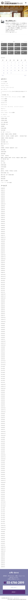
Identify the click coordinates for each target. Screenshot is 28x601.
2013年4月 (3, 470)
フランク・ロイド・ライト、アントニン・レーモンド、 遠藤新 (13, 96)
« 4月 (2, 75)
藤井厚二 (2, 168)
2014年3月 (3, 449)
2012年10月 (3, 482)
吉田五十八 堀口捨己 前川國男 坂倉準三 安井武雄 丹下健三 (14, 136)
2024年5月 (3, 227)
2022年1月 (3, 272)
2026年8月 (3, 188)
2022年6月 (3, 264)
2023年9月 (3, 241)
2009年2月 (3, 566)
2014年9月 (3, 437)
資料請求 (13, 592)
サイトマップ (16, 598)
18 (14, 67)
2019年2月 (3, 337)
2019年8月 (3, 325)
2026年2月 (3, 200)
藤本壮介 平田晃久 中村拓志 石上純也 (9, 170)
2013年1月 (3, 476)
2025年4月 (3, 213)
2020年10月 (3, 298)
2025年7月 (3, 207)
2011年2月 (3, 521)
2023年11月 (3, 237)
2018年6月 (3, 353)
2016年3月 (3, 402)
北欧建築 (2, 126)
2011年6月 (3, 513)
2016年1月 (3, 406)
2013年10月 (3, 458)
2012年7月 (3, 488)
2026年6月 (3, 192)
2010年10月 (3, 529)
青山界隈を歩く (11, 21)
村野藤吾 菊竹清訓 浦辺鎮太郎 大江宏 (9, 147)
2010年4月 (3, 539)
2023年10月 (3, 239)
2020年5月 (3, 307)
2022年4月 (3, 268)
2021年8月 (3, 280)
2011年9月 (3, 507)
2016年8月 (3, 392)
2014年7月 (3, 441)
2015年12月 (3, 407)
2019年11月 (3, 319)
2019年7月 (3, 327)
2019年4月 (3, 333)
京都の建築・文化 (4, 124)
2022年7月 (3, 262)
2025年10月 (3, 203)
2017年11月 (3, 362)
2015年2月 (3, 427)
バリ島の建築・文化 (5, 94)
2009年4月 (3, 562)
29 (3, 73)
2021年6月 (3, 284)
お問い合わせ (13, 587)
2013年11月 (3, 456)
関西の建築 (3, 178)
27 (22, 70)
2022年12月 (3, 254)
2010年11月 (3, 527)
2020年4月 (3, 309)
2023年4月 (3, 247)
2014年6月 (3, 443)
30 (7, 73)
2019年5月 (3, 331)
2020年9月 (3, 300)
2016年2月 (3, 404)
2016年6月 (3, 396)
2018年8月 (3, 349)
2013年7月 (3, 464)
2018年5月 (3, 355)
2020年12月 (3, 294)
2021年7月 (3, 282)
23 (7, 70)
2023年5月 (3, 245)
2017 (14, 41)
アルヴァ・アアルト (5, 85)
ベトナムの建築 (4, 100)
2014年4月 (3, 447)
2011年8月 (3, 509)
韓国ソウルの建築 (4, 180)
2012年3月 (3, 496)
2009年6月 (3, 559)
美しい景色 (3, 163)
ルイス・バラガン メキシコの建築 (8, 112)
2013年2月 (3, 474)
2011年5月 (3, 515)
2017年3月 (3, 378)
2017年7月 (3, 370)
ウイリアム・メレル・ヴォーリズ (7, 87)
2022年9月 (3, 260)
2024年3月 (3, 231)
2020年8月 (3, 302)
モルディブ (3, 108)
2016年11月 (3, 386)
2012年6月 (3, 490)
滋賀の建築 (3, 153)
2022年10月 (3, 258)
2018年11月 (3, 343)
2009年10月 (3, 551)
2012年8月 (3, 486)
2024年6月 (3, 225)
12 (18, 65)
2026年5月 (3, 194)
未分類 (2, 145)
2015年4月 (3, 423)
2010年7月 (3, 535)
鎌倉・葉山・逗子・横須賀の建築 (7, 174)
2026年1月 (3, 202)
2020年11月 (3, 296)
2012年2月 (3, 498)
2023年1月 (3, 252)
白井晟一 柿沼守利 (5, 155)
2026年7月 (3, 190)
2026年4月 (3, 196)
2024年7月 (3, 223)
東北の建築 (3, 149)
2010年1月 (3, 545)
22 (3, 70)
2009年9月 (3, 553)
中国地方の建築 (4, 118)
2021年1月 (3, 292)
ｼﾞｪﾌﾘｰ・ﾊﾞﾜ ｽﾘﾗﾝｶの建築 (6, 182)
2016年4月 (3, 400)
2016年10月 (3, 388)
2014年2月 (3, 451)
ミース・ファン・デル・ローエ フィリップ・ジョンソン (12, 106)
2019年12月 (3, 317)
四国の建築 (3, 140)
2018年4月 (3, 356)
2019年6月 (3, 329)
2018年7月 (3, 351)
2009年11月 (3, 549)
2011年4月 (3, 517)
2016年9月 (3, 390)
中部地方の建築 (4, 120)
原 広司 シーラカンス (5, 132)
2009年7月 (3, 557)
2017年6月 (3, 372)
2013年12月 (3, 455)
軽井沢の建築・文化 (5, 172)
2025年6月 (3, 209)
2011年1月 (3, 523)
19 (18, 67)
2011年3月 (3, 519)
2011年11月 (3, 504)
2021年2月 (3, 290)
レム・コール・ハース (5, 116)
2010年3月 (3, 541)
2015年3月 (3, 425)
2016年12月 (3, 384)
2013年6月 (3, 466)
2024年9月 (3, 219)
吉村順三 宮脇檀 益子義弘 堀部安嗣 (8, 134)
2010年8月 (3, 533)
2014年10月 (3, 435)
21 (26, 67)
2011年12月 (3, 502)
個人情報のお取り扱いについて (7, 598)
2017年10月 (3, 364)
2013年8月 (3, 462)
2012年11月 (3, 480)
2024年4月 (3, 229)
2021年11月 (3, 276)
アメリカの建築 (4, 81)
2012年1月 (3, 500)
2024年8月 (3, 221)
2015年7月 (3, 417)
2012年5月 (3, 492)
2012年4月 (3, 494)
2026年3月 (3, 198)
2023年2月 (3, 251)
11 (14, 65)
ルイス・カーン (4, 110)
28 (26, 70)
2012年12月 (3, 478)
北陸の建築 (3, 130)
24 (11, 70)
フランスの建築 (4, 98)
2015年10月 (3, 411)
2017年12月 (3, 360)
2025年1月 (3, 217)
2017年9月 (3, 366)
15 (3, 67)
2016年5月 (3, 398)
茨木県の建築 (3, 166)
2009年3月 (3, 564)
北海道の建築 (3, 128)
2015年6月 (3, 419)
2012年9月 (3, 484)
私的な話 (2, 161)
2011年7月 (3, 511)
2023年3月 (3, 249)
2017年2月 (3, 380)
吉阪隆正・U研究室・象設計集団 (7, 138)
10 (11, 65)
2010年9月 (3, 531)
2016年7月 (3, 394)
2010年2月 (3, 543)
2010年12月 (3, 525)
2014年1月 (3, 453)
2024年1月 (3, 235)
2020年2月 (3, 313)
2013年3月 (3, 472)
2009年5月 (3, 560)
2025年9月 (3, 205)
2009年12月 (3, 547)
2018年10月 (3, 345)
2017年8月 (3, 368)
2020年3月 (3, 311)
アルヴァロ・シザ (4, 83)
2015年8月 (3, 415)
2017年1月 (3, 382)
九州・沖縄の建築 (4, 122)
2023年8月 (3, 243)
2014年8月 (3, 439)
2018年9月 (3, 347)
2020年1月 (3, 315)
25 (14, 70)
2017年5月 (3, 374)
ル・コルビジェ (4, 114)
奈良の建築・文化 (4, 141)
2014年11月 (3, 433)
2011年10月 (3, 506)
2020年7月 (3, 303)
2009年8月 (3, 555)
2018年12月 (3, 341)
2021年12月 (3, 274)
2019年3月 (3, 335)
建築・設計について (13, 32)
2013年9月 (3, 460)
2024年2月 (3, 233)
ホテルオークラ (4, 102)
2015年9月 (3, 413)
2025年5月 (3, 211)
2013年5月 (3, 468)
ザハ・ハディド (4, 89)
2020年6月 (3, 305)
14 (26, 65)
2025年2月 (3, 215)
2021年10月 (3, 278)
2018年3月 (3, 358)
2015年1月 (3, 429)
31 (11, 73)
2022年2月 (3, 270)
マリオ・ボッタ (4, 104)
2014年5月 (3, 445)
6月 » (25, 75)
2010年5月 (3, 537)
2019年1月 (3, 339)
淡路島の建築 (3, 151)
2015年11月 (3, 409)
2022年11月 (3, 256)
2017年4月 (3, 376)
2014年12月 (3, 431)
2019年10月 (3, 321)
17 (11, 67)
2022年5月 (3, 266)
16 (7, 67)
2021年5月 (3, 286)
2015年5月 (3, 421)
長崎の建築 (3, 176)
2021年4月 (3, 288)
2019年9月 (3, 323)
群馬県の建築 (3, 164)
